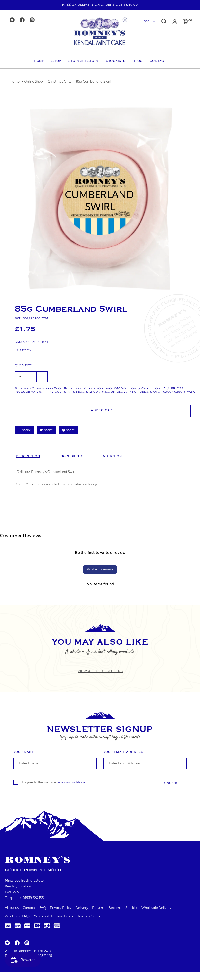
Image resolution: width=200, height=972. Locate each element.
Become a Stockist (123, 908)
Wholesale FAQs (17, 916)
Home (39, 61)
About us (12, 908)
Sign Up (170, 783)
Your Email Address (123, 752)
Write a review (100, 569)
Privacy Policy (60, 908)
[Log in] (175, 21)
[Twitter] (14, 20)
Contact (158, 61)
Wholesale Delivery (156, 908)
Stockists (116, 61)
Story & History (83, 61)
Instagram (26, 943)
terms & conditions (71, 782)
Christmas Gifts (59, 82)
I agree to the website (53, 782)
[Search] (164, 21)
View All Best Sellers (100, 671)
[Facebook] (24, 20)
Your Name (23, 752)
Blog (137, 61)
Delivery (81, 908)
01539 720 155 (33, 898)
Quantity (23, 365)
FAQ (42, 908)
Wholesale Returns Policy (53, 916)
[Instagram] (34, 20)
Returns (98, 908)
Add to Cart (102, 410)
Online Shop (33, 82)
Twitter (7, 943)
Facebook (17, 943)
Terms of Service (90, 916)
